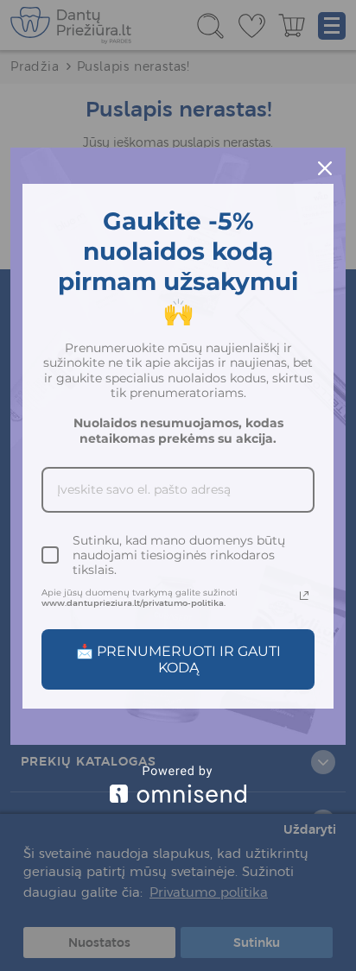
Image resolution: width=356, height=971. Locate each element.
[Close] (325, 168)
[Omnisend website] (178, 784)
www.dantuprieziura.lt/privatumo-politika (132, 603)
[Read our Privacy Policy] (304, 595)
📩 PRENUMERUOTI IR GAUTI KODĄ (178, 659)
